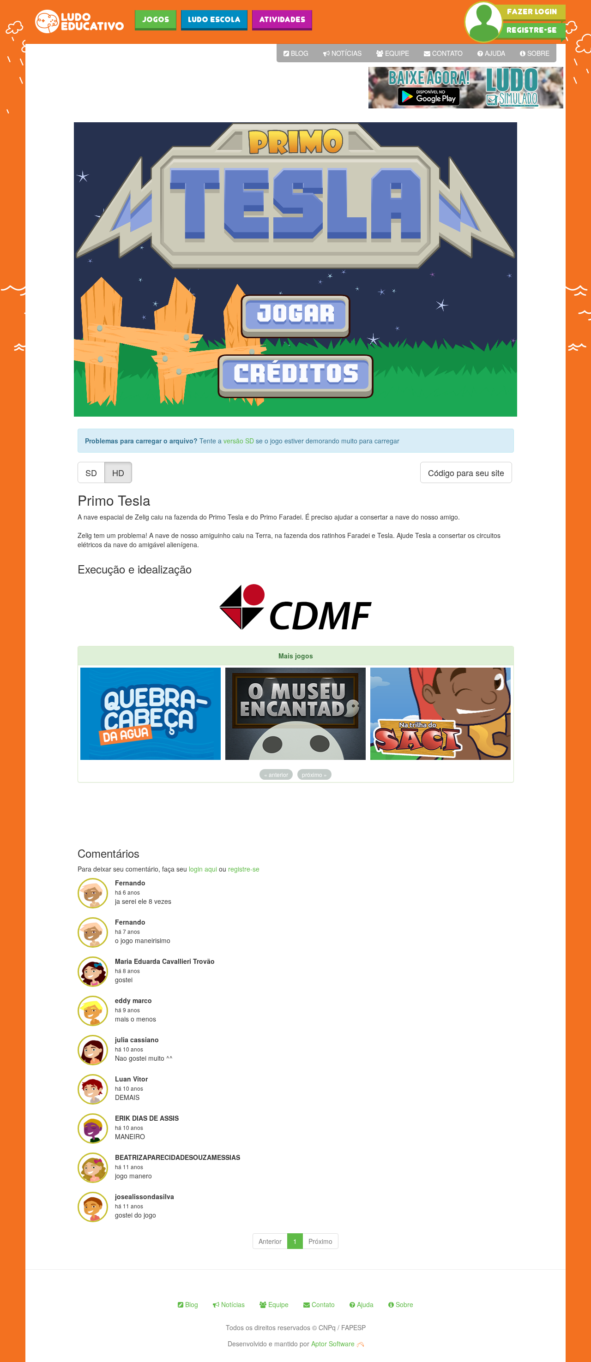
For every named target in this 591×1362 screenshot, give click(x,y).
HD (118, 472)
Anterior (270, 1241)
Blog (298, 53)
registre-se (243, 868)
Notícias (346, 53)
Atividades (282, 19)
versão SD (239, 440)
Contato (446, 53)
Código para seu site (466, 472)
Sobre (537, 53)
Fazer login (532, 11)
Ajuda (494, 53)
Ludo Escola (214, 19)
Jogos (155, 19)
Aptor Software (333, 1343)
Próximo (320, 1241)
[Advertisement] (196, 87)
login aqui (203, 868)
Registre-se (532, 30)
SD (91, 472)
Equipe (396, 53)
